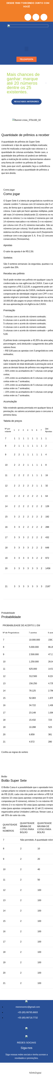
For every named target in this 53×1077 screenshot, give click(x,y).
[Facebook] (27, 17)
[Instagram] (35, 17)
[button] (26, 49)
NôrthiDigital (35, 1073)
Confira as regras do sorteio (14, 752)
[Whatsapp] (43, 17)
